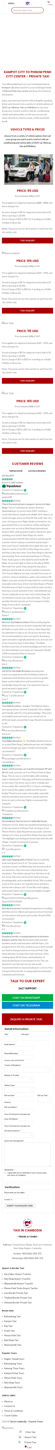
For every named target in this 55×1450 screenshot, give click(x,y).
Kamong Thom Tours (14, 1368)
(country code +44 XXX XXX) (14, 1060)
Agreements (9, 1170)
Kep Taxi (8, 1326)
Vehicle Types (10, 1085)
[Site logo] (27, 3)
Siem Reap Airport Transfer (17, 1278)
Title (6, 1034)
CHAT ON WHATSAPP (26, 997)
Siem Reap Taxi (11, 1340)
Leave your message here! (14, 1141)
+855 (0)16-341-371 (33, 1258)
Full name (25, 1034)
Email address (10, 1044)
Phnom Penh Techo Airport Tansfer (21, 1288)
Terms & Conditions (13, 1410)
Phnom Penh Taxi (12, 1335)
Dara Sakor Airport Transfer (17, 1274)
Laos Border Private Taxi (16, 1293)
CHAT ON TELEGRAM (26, 1005)
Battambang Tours (13, 1363)
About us (8, 1401)
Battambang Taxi (12, 1316)
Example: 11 (8, 1199)
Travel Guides (11, 1415)
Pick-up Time (42, 1095)
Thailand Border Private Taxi (18, 1297)
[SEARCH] (41, 10)
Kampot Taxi (10, 1321)
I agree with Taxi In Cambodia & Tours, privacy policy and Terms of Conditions (27, 1174)
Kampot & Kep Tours (14, 1373)
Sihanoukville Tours (13, 1387)
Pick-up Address (11, 1107)
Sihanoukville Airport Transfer (18, 1283)
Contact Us (9, 1406)
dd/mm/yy (7, 1102)
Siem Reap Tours (12, 1382)
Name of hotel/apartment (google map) (17, 1114)
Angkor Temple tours (14, 1359)
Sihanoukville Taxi (12, 1345)
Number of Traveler (12, 1075)
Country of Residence (12, 1065)
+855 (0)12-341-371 (32, 1253)
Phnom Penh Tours (13, 1378)
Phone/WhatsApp (11, 1053)
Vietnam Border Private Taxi (18, 1302)
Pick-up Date (9, 1095)
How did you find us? (12, 1131)
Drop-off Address (11, 1119)
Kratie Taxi (9, 1330)
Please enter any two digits (14, 1193)
